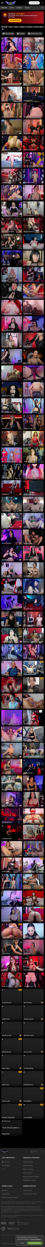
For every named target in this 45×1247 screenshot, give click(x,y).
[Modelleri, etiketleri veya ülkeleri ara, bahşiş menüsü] (42, 8)
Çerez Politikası (36, 1239)
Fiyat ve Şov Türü (36, 33)
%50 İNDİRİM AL (15, 20)
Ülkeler (22, 33)
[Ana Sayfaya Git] (13, 3)
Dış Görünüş (9, 33)
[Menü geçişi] (2, 3)
